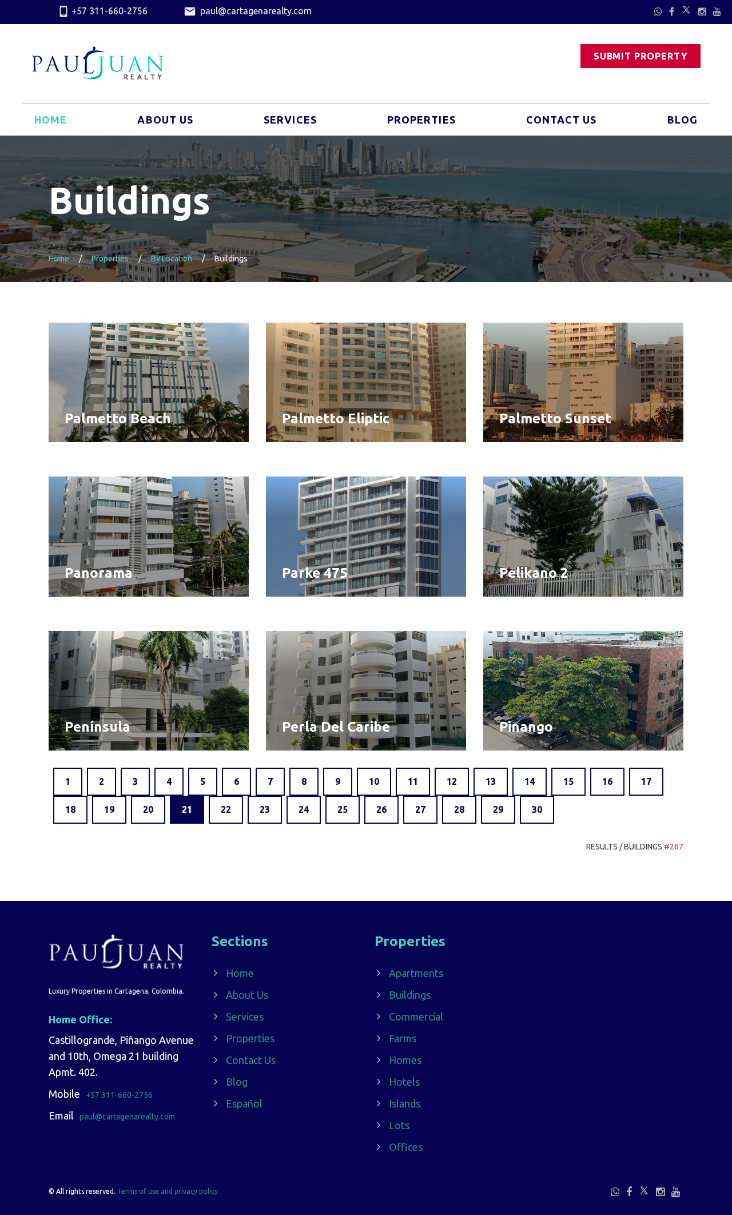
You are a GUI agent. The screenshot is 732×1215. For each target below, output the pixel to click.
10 (374, 781)
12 (452, 781)
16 (607, 781)
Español (244, 1103)
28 (459, 809)
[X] (686, 10)
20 (148, 809)
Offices (406, 1147)
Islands (404, 1103)
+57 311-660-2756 (109, 11)
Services (290, 119)
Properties (421, 119)
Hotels (404, 1081)
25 (342, 809)
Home (50, 119)
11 (413, 781)
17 (646, 781)
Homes (405, 1060)
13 (491, 781)
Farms (402, 1038)
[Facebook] (671, 11)
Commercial (416, 1016)
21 (187, 809)
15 (568, 781)
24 (304, 809)
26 (381, 809)
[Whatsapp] (658, 11)
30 (537, 809)
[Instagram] (702, 11)
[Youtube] (717, 11)
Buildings (410, 994)
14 (529, 781)
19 (109, 809)
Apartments (416, 973)
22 (226, 809)
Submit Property (640, 56)
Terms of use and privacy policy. (168, 1191)
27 (420, 809)
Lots (399, 1125)
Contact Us (561, 119)
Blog (682, 119)
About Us (165, 119)
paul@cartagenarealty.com (255, 11)
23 (265, 809)
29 (498, 809)
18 (70, 809)
